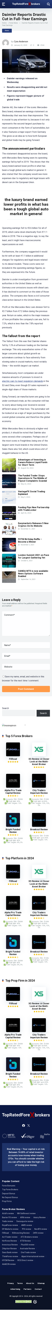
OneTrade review (28, 1252)
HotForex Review (9, 1241)
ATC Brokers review (29, 1237)
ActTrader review (9, 1237)
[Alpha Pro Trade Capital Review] (13, 787)
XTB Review (25, 1241)
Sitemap (41, 1283)
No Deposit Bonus (10, 1197)
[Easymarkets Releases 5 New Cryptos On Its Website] (9, 535)
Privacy (10, 1283)
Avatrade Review (27, 1248)
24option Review (9, 1248)
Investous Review (10, 1245)
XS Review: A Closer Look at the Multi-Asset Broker (39, 762)
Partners (27, 1289)
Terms (20, 1283)
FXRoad (13, 759)
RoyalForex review (10, 1225)
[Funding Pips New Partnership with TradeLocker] (9, 519)
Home (4, 23)
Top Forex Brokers (10, 1189)
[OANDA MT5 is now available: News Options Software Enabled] (9, 582)
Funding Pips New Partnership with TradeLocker (33, 508)
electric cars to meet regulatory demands (22, 381)
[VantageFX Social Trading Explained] (9, 503)
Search (5, 708)
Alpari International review (32, 1256)
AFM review (25, 1217)
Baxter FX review (9, 1217)
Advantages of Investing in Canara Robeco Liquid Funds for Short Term (32, 462)
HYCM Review (8, 1260)
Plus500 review (27, 1245)
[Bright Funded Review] (13, 826)
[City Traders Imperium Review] (39, 787)
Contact (38, 1289)
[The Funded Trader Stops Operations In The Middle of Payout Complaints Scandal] (9, 487)
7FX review (26, 1229)
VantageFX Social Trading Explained (31, 492)
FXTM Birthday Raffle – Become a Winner (30, 540)
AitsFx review (8, 1213)
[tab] (25, 725)
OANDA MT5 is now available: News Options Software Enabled (33, 574)
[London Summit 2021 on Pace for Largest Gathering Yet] (9, 567)
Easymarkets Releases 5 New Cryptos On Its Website (33, 524)
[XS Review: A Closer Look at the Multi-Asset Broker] (39, 755)
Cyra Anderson (21, 41)
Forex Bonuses (8, 1186)
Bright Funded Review (13, 830)
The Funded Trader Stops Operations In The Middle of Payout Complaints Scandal (32, 478)
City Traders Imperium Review (39, 791)
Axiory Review (39, 1217)
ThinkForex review (10, 1256)
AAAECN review (9, 1264)
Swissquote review (24, 1221)
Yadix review (7, 1221)
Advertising (15, 1289)
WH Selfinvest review (26, 1213)
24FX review (38, 1233)
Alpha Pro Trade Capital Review (13, 791)
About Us (30, 1283)
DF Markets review (10, 1229)
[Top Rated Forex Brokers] (26, 3)
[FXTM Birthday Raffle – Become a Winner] (9, 551)
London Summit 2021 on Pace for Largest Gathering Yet (33, 556)
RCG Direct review (25, 1260)
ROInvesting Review (21, 1233)
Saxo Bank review (10, 1252)
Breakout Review (39, 829)
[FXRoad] (13, 755)
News (7, 31)
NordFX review (40, 1229)
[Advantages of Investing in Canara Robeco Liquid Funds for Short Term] (9, 471)
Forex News (13, 23)
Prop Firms (7, 1201)
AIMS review (26, 1225)
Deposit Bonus (8, 1193)
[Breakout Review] (39, 826)
